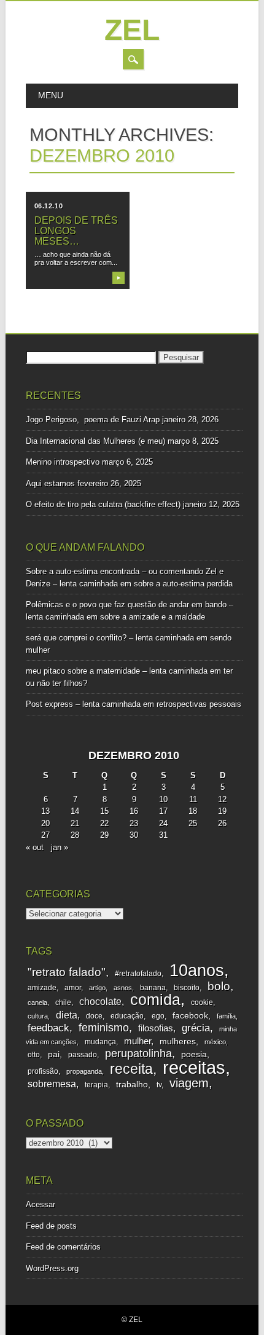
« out (35, 847)
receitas (194, 1067)
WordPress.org (52, 1268)
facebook (190, 1015)
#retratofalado (138, 973)
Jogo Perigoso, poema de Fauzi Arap (93, 419)
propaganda (84, 1071)
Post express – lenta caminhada (83, 704)
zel (132, 30)
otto (34, 1054)
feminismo (104, 1028)
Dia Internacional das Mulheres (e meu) (95, 441)
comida (155, 999)
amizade (42, 987)
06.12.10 (48, 206)
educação (127, 1016)
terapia (96, 1085)
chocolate (100, 1001)
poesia (194, 1054)
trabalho (132, 1084)
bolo (219, 986)
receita (131, 1069)
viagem (189, 1083)
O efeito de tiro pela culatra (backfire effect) (103, 504)
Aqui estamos (50, 483)
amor (72, 987)
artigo (97, 987)
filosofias (155, 1028)
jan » (59, 847)
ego (158, 1016)
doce (94, 1016)
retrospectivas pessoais (199, 704)
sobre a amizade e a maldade (152, 616)
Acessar (40, 1204)
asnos (123, 987)
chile (63, 1002)
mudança (100, 1042)
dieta (66, 1015)
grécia (196, 1028)
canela (37, 1002)
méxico (215, 1042)
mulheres (178, 1041)
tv (159, 1085)
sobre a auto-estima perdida (183, 583)
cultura (38, 1016)
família (226, 1016)
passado (82, 1054)
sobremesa (52, 1083)
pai (54, 1054)
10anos (196, 970)
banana (153, 987)
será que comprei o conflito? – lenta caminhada (110, 637)
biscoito (187, 987)
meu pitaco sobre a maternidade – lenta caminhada (117, 670)
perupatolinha (138, 1053)
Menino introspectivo (62, 462)
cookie (202, 1002)
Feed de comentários (63, 1246)
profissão (43, 1071)
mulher (137, 1041)
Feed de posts (51, 1226)
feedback (48, 1028)
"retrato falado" (67, 972)
